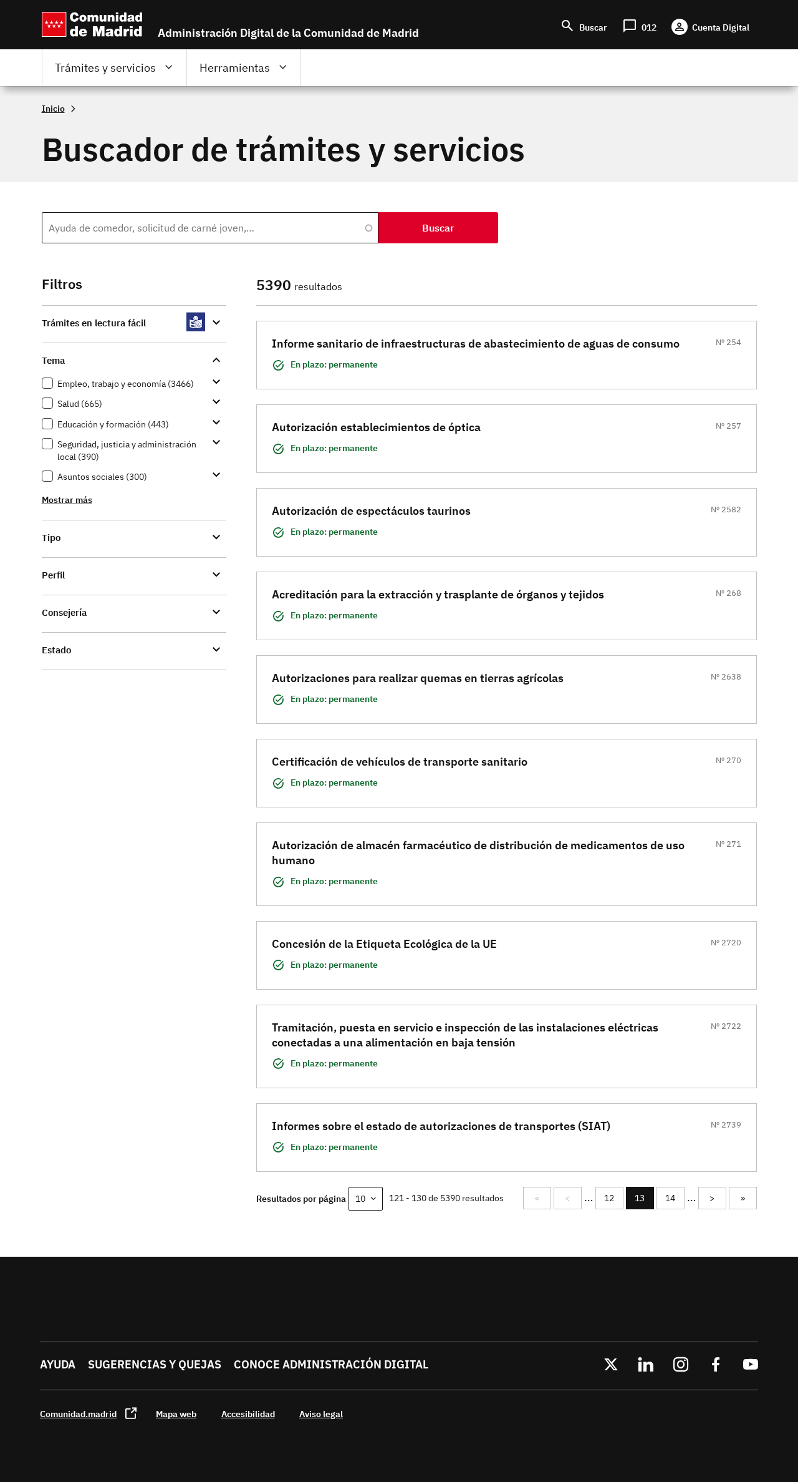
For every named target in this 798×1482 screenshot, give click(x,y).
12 (613, 1198)
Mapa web (176, 1414)
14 (674, 1198)
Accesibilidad (248, 1414)
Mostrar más (67, 499)
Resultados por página (301, 1198)
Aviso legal (321, 1414)
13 (644, 1200)
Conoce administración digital (331, 1364)
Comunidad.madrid (78, 1414)
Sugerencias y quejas (154, 1364)
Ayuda (57, 1364)
